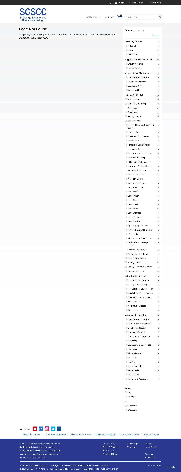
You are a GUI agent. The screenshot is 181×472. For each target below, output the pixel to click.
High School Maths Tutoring (140, 297)
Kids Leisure (133, 310)
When (128, 388)
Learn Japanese (134, 213)
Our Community (93, 17)
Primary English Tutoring (138, 280)
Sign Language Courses (138, 226)
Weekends (132, 410)
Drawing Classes (135, 112)
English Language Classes (138, 59)
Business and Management (139, 324)
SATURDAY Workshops (137, 104)
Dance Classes (134, 141)
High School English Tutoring (140, 293)
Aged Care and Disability (138, 77)
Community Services (136, 86)
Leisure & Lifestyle (134, 95)
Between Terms (134, 121)
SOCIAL (131, 50)
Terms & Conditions (111, 447)
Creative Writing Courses (138, 136)
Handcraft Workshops (137, 158)
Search (160, 17)
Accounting (133, 341)
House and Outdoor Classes (140, 166)
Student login (132, 444)
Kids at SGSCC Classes (137, 170)
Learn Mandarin (134, 217)
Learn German (134, 200)
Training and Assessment (138, 379)
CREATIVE (132, 46)
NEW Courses (134, 99)
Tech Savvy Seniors (136, 271)
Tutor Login (155, 2)
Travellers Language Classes (140, 230)
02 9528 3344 (118, 2)
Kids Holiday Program (137, 183)
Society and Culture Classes (140, 267)
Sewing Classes (134, 262)
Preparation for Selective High (140, 289)
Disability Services (31, 435)
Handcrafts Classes (136, 149)
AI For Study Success (137, 306)
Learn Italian (133, 209)
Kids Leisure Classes (136, 175)
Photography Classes (137, 258)
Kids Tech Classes (135, 179)
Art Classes (132, 108)
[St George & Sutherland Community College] (33, 15)
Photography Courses (137, 250)
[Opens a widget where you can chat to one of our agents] (171, 467)
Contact (148, 444)
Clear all (155, 36)
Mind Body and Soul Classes (140, 238)
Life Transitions (134, 234)
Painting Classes (135, 116)
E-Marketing (133, 349)
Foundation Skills (135, 366)
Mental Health (133, 90)
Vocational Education (136, 315)
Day (129, 392)
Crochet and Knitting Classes (140, 153)
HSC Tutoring (133, 302)
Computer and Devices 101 (139, 345)
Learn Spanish (134, 221)
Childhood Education (137, 82)
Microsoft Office (134, 353)
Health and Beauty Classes (139, 162)
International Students (137, 73)
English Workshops (136, 64)
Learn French (133, 196)
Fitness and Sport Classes (139, 145)
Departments (109, 17)
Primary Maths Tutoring (137, 285)
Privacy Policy (109, 444)
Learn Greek (133, 204)
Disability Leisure (133, 42)
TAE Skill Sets (133, 375)
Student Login (136, 2)
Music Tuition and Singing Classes (139, 244)
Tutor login (131, 447)
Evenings (131, 397)
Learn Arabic (133, 192)
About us (149, 454)
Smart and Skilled (110, 454)
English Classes (151, 435)
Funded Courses (135, 68)
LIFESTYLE (132, 55)
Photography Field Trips (138, 254)
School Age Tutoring (135, 276)
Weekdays (132, 406)
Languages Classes (136, 187)
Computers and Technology (140, 336)
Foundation (150, 457)
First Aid (131, 362)
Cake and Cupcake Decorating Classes (141, 126)
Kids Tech (132, 358)
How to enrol (108, 451)
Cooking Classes (135, 132)
